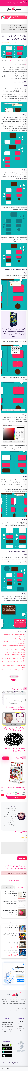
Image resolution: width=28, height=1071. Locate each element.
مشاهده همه (5, 758)
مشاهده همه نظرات (14, 880)
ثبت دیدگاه (22, 858)
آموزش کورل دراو (14, 676)
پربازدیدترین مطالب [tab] (7, 887)
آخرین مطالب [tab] (21, 887)
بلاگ (21, 1031)
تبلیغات (20, 1026)
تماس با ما (21, 1024)
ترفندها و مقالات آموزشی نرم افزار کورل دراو (18, 27)
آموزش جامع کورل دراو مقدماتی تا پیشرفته (14, 25)
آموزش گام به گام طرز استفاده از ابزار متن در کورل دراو (13, 652)
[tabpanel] (14, 903)
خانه (26, 25)
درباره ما (21, 1021)
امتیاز (26, 835)
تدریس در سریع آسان (20, 1028)
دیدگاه (25, 840)
